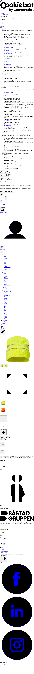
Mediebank (3, 204)
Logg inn (2, 246)
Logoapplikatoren (3, 334)
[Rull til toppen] (0, 666)
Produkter (3, 323)
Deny (1, 192)
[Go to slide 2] (6, 365)
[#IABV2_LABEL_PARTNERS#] (5, 178)
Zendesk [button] (5, 46)
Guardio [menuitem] (5, 313)
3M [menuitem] (4, 318)
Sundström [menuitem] (5, 316)
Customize (9, 192)
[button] (19, 54)
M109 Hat (3, 328)
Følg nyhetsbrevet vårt (4, 555)
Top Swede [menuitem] (5, 317)
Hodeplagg (3, 326)
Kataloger (3, 543)
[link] (5, 255)
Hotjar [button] (5, 95)
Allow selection (5, 192)
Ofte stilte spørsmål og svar (6, 550)
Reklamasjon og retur (5, 551)
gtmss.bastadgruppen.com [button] (7, 120)
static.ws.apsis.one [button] (6, 62)
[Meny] (2, 252)
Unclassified (4, 152)
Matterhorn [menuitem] (5, 314)
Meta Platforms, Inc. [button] (6, 136)
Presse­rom (3, 542)
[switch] (2, 29)
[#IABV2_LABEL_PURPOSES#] (5, 173)
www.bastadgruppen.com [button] (7, 65)
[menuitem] (3, 253)
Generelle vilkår (4, 552)
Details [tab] (3, 13)
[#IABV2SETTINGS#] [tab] (5, 14)
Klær (3, 325)
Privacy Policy (4, 664)
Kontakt (3, 549)
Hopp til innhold (2, 249)
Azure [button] (5, 32)
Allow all (12, 192)
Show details (2, 26)
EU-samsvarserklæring (5, 545)
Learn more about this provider (8, 33)
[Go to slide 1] (2, 365)
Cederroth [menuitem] (5, 312)
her (5, 447)
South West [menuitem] (5, 315)
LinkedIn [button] (5, 40)
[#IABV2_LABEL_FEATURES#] (5, 176)
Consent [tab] (3, 12)
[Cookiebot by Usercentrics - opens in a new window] (17, 11)
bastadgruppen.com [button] (6, 51)
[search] (0, 252)
